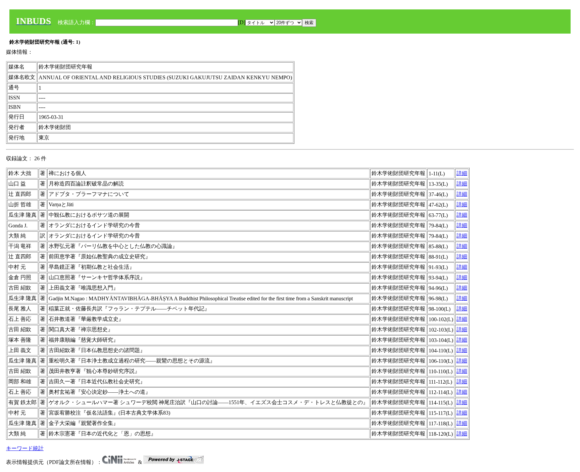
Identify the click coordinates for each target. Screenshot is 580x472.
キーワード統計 (25, 448)
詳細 (461, 173)
